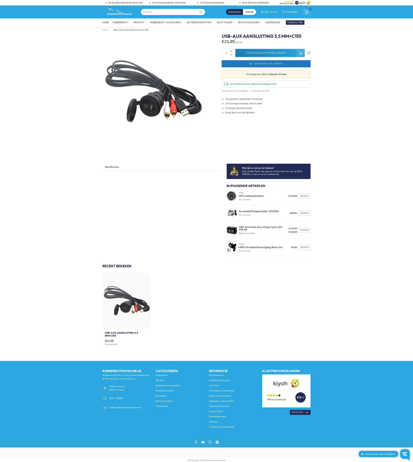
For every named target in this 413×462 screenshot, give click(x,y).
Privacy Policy (216, 411)
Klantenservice (216, 375)
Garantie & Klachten (219, 406)
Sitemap (213, 421)
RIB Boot (139, 22)
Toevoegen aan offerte (268, 63)
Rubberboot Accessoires (165, 22)
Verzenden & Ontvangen (221, 390)
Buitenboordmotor (199, 22)
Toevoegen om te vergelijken (235, 90)
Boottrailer (224, 22)
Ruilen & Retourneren (220, 395)
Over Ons (214, 385)
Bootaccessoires (249, 22)
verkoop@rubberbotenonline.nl (125, 407)
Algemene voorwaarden (221, 401)
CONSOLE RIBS (295, 22)
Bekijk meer (297, 412)
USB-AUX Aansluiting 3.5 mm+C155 (131, 30)
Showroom (234, 12)
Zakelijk (249, 12)
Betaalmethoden (217, 416)
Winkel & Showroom (219, 380)
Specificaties (112, 167)
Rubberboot (120, 22)
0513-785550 (116, 398)
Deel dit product (259, 90)
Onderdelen (272, 22)
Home (105, 22)
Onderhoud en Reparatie (221, 426)
